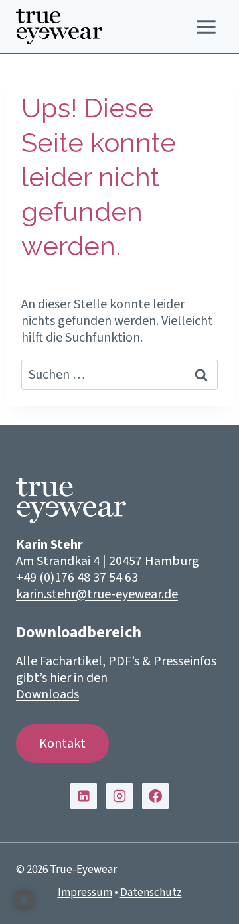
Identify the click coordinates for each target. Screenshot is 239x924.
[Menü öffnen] (206, 26)
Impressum (85, 893)
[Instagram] (119, 796)
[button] (24, 900)
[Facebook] (155, 796)
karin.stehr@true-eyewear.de (97, 594)
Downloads (47, 694)
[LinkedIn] (83, 796)
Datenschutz (151, 893)
